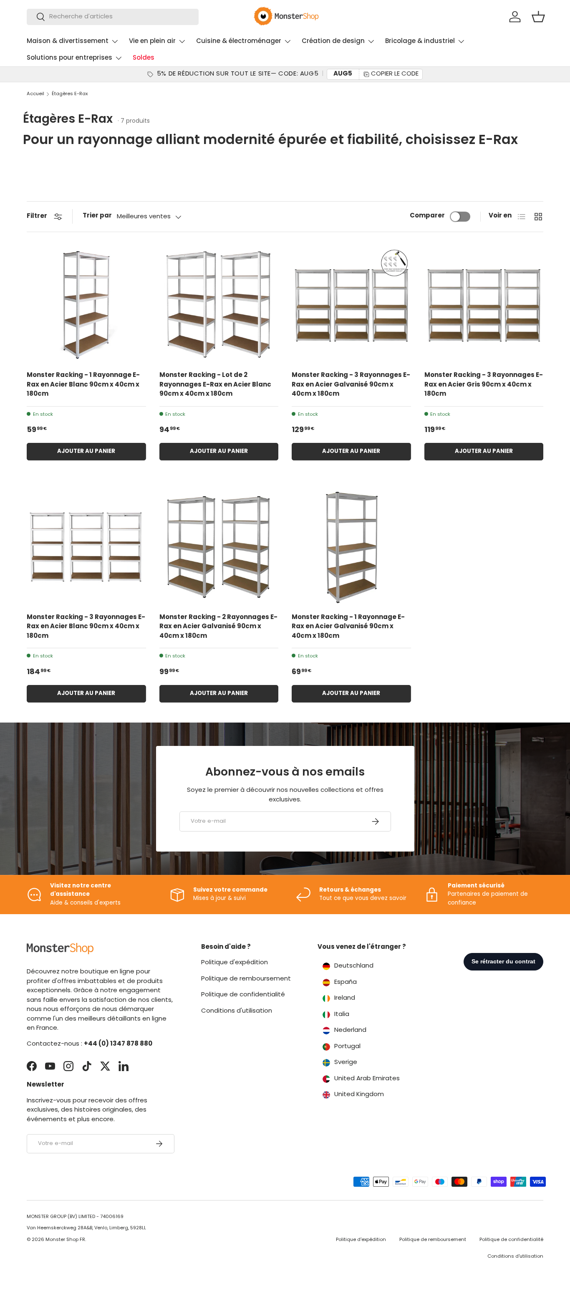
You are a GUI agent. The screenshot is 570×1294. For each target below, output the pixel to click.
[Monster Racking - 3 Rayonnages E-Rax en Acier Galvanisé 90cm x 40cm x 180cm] (351, 305)
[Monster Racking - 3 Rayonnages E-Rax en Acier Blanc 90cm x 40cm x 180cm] (86, 547)
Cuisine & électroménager (238, 41)
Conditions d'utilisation (236, 1011)
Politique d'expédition (234, 963)
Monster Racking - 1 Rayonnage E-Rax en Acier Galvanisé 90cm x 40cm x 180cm (348, 626)
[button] (538, 17)
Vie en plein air (152, 41)
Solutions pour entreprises (69, 58)
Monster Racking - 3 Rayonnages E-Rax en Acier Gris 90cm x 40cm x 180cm (483, 384)
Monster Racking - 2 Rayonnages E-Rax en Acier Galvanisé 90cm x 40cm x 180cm (218, 626)
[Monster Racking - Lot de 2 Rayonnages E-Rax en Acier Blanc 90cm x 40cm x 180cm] (219, 305)
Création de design (333, 41)
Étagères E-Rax (70, 94)
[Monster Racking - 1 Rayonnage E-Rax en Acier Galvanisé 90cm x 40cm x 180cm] (351, 547)
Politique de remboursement (246, 979)
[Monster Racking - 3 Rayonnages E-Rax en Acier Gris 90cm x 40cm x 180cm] (484, 305)
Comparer (427, 216)
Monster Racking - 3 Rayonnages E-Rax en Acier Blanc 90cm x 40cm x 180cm (86, 626)
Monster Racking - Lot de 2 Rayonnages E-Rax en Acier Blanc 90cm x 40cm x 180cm (215, 384)
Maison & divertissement (67, 41)
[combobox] (113, 17)
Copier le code (395, 74)
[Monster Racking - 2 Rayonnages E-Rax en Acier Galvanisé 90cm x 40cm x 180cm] (219, 547)
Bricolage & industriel (420, 41)
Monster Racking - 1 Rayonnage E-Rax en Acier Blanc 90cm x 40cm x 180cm (83, 384)
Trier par (97, 216)
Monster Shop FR (65, 1240)
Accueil (35, 94)
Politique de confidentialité (243, 995)
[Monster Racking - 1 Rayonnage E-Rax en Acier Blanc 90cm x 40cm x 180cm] (86, 305)
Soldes (143, 58)
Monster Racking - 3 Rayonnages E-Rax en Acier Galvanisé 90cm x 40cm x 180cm (351, 384)
